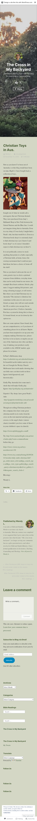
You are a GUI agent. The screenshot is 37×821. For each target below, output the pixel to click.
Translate (18, 760)
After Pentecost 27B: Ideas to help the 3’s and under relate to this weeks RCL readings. (18, 576)
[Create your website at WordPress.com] (18, 2)
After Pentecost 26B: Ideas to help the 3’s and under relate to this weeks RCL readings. (18, 567)
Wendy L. (8, 154)
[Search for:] (14, 711)
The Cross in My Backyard (18, 67)
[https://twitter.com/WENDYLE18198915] (20, 82)
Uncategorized (21, 154)
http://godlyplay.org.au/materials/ (21, 388)
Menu (19, 89)
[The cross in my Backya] (16, 82)
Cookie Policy (6, 812)
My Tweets (6, 745)
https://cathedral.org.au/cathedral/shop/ (17, 359)
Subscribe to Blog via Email (15, 640)
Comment (26, 616)
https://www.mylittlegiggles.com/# (15, 431)
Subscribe (9, 660)
